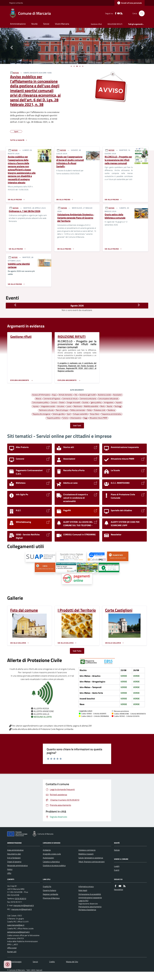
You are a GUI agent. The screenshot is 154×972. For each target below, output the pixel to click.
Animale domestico (65, 395)
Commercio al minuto (70, 398)
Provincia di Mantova (51, 898)
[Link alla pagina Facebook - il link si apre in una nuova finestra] (115, 13)
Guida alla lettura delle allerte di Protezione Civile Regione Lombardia (42, 729)
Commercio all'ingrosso (51, 398)
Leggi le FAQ (83, 900)
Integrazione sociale (48, 406)
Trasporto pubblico (53, 418)
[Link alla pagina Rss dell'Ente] (124, 886)
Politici (9, 869)
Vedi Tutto (77, 650)
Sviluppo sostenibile (80, 414)
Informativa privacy (86, 886)
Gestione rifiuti (96, 24)
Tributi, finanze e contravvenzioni (91, 861)
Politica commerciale (77, 410)
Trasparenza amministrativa (111, 414)
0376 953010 (20, 898)
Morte (102, 406)
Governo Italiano (49, 890)
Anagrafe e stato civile (52, 853)
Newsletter (118, 889)
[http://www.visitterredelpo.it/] (109, 568)
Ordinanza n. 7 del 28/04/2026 (24, 211)
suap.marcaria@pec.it (15, 925)
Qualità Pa (47, 886)
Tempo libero (94, 414)
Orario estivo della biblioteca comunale (115, 216)
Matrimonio (78, 406)
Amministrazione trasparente (90, 897)
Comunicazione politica (40, 402)
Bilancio (38, 398)
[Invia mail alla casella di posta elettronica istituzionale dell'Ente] (23, 905)
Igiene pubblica (96, 402)
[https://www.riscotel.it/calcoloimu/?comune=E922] (96, 557)
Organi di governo (14, 861)
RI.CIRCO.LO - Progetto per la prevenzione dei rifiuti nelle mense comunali (118, 160)
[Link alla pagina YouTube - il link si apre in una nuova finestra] (118, 13)
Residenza (111, 410)
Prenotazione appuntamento (89, 906)
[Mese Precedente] (15, 305)
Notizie (117, 850)
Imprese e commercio (86, 850)
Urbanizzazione (75, 418)
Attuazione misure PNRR (98, 418)
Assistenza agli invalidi (87, 395)
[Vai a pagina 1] (71, 66)
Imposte (119, 402)
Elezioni (62, 402)
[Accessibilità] (8, 964)
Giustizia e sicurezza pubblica (54, 865)
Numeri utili (11, 951)
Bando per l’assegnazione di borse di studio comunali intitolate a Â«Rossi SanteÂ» (70, 161)
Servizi (46, 23)
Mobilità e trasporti (85, 853)
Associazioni (117, 395)
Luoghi (116, 866)
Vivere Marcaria (62, 23)
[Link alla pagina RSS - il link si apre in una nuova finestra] (121, 13)
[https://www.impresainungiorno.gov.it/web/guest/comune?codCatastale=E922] (41, 557)
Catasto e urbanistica (51, 861)
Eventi (116, 870)
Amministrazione (18, 23)
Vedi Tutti (77, 425)
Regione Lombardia (16, 3)
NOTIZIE (16, 72)
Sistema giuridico (58, 414)
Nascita (109, 406)
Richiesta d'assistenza (87, 909)
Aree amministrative (15, 850)
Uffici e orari (12, 947)
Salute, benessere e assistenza (90, 857)
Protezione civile (99, 410)
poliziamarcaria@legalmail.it (18, 931)
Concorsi (54, 402)
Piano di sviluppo (62, 410)
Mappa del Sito (72, 961)
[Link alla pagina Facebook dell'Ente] (115, 886)
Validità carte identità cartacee (19, 265)
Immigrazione (108, 402)
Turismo (65, 418)
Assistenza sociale (104, 395)
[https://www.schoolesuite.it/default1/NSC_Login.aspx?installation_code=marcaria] (118, 557)
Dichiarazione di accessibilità (89, 894)
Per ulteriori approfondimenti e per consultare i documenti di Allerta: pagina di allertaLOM (52, 725)
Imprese (36, 406)
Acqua (54, 395)
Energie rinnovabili (73, 402)
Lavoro (69, 406)
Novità (34, 23)
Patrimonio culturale (46, 410)
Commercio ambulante (88, 398)
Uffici (9, 873)
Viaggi (85, 418)
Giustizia (85, 402)
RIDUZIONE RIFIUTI (115, 24)
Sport (69, 414)
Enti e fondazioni (14, 857)
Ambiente (47, 850)
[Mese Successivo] (139, 305)
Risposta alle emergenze (41, 414)
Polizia (89, 410)
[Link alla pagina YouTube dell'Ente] (120, 886)
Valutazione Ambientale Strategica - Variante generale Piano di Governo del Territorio (75, 218)
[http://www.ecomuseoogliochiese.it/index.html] (87, 568)
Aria (75, 395)
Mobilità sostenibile (91, 406)
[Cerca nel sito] (141, 13)
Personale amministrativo (17, 865)
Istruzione (60, 406)
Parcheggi (117, 406)
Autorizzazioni (48, 857)
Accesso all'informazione (41, 395)
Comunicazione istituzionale (108, 398)
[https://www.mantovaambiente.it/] (66, 568)
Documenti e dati (14, 853)
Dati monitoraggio (14, 961)
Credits (52, 961)
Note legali (82, 890)
